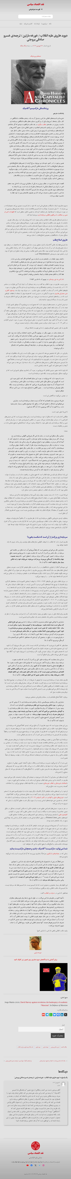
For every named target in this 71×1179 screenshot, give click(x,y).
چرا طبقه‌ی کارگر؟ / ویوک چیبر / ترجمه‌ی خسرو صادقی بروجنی (19, 1061)
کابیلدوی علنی (63, 814)
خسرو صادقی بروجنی (55, 1047)
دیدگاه (25, 45)
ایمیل (63, 1025)
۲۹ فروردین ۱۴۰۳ (56, 1083)
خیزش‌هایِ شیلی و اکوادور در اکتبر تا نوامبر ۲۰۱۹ (48, 797)
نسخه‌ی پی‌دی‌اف (35, 56)
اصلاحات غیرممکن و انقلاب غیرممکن (55, 783)
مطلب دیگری (42, 124)
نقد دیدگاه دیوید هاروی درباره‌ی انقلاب (25, 1047)
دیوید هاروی (38, 1047)
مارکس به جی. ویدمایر (56, 279)
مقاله (21, 45)
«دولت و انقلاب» (49, 893)
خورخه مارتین (38, 952)
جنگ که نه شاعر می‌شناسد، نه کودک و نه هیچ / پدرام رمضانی (52, 1061)
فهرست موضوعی (34, 9)
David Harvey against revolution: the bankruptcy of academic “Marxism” (43, 1004)
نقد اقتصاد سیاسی (35, 4)
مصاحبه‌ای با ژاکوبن (53, 853)
